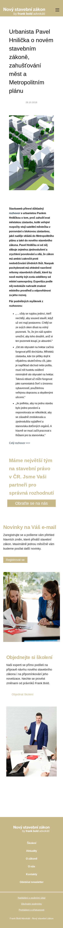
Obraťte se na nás (31, 503)
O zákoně (31, 858)
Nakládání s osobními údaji (31, 897)
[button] (56, 10)
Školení (31, 843)
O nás (31, 866)
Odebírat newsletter (31, 882)
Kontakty (31, 874)
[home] (24, 9)
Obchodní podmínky (31, 903)
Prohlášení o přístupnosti (31, 909)
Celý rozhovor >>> (19, 443)
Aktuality (31, 850)
